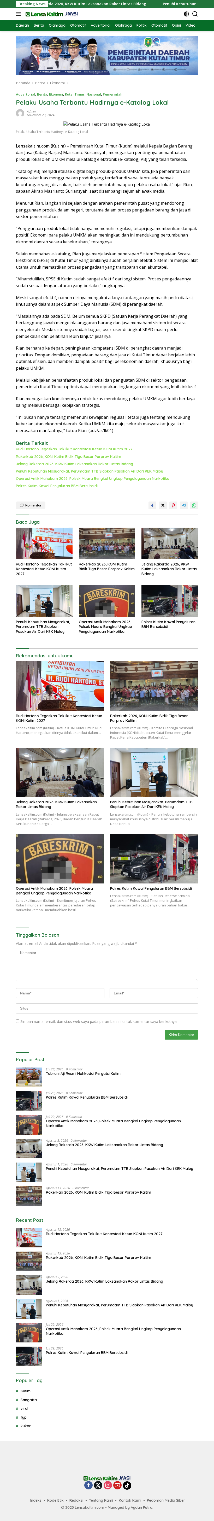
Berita (42, 94)
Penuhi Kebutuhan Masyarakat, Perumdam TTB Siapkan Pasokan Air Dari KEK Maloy (89, 471)
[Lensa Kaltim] (51, 14)
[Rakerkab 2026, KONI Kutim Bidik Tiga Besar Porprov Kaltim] (107, 543)
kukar (26, 1426)
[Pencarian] (195, 14)
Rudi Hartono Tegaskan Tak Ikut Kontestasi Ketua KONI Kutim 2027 (74, 449)
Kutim (26, 1391)
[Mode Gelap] (186, 14)
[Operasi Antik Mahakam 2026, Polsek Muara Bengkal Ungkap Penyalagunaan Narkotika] (107, 601)
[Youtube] (117, 1485)
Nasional (93, 94)
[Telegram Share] (184, 505)
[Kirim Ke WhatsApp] (194, 505)
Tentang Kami (101, 1500)
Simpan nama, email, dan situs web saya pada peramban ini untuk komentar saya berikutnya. (98, 1021)
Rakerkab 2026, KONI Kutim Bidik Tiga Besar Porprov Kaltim (68, 456)
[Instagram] (108, 1485)
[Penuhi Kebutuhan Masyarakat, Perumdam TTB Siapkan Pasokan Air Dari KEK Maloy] (44, 601)
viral (24, 1408)
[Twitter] (98, 1485)
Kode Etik (55, 1500)
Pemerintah (112, 94)
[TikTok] (127, 1485)
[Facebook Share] (152, 505)
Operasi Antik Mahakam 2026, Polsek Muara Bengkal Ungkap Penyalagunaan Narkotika (92, 478)
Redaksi (76, 1500)
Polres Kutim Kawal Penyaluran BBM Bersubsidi (57, 486)
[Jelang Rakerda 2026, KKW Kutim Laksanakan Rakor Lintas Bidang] (169, 543)
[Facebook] (88, 1485)
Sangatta (29, 1400)
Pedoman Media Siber (166, 1500)
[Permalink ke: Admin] (20, 112)
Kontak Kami (130, 1500)
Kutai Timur (75, 94)
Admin (31, 111)
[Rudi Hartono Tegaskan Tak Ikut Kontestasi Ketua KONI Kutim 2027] (44, 543)
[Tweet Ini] (163, 505)
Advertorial (25, 94)
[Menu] (19, 13)
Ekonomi (56, 94)
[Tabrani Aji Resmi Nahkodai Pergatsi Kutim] (29, 1077)
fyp (24, 1417)
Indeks (35, 1500)
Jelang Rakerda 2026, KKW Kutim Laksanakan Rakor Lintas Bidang (74, 464)
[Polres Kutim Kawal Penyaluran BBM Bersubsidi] (169, 601)
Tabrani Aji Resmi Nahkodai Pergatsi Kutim (83, 1073)
